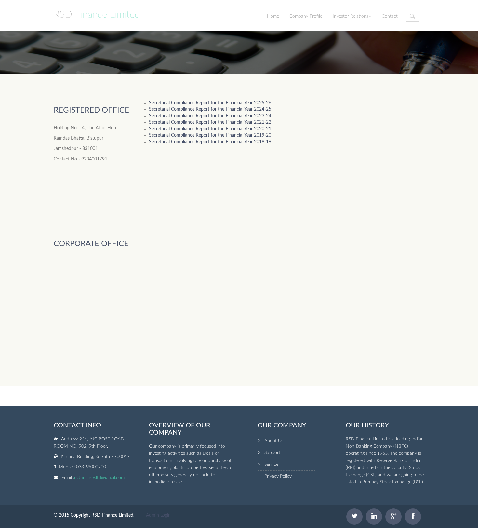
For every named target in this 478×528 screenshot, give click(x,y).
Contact (390, 16)
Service (271, 464)
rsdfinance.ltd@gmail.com (99, 477)
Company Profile (305, 16)
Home (273, 16)
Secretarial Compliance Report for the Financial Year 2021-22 (210, 122)
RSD (97, 15)
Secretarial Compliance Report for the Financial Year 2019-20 (210, 135)
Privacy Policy (278, 476)
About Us (273, 441)
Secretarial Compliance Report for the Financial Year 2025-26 (210, 103)
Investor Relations (350, 16)
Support (272, 453)
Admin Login (158, 515)
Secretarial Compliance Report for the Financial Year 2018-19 (210, 142)
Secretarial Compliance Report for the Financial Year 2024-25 (210, 109)
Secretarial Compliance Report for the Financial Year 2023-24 (210, 116)
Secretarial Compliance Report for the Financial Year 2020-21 (210, 129)
